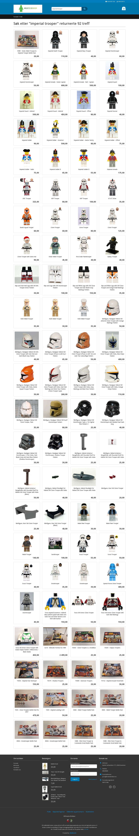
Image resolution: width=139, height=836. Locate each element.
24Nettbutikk (73, 833)
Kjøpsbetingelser (59, 812)
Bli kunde (16, 765)
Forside (16, 17)
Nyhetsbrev (90, 812)
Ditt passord (74, 771)
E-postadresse (75, 763)
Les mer (86, 829)
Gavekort (16, 767)
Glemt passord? (92, 779)
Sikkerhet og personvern (75, 812)
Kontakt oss (17, 770)
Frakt (49, 812)
